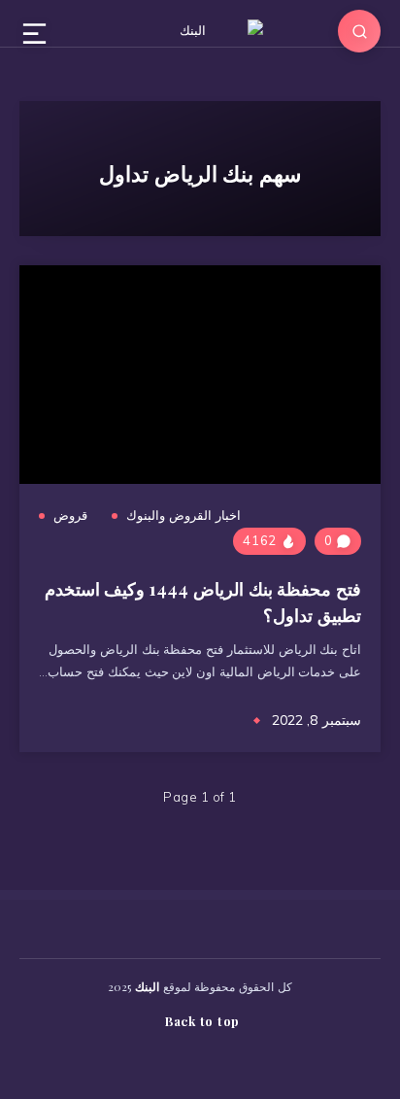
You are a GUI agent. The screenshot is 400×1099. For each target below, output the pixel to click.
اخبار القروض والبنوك (183, 515)
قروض (70, 515)
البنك (147, 986)
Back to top (202, 1021)
